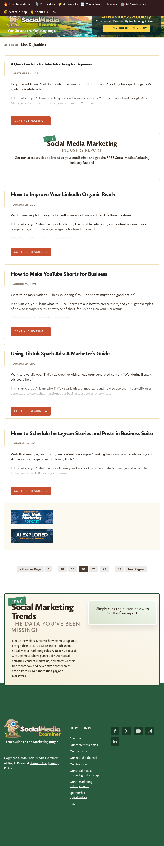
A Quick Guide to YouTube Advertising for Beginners (51, 64)
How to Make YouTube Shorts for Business (59, 274)
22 (105, 569)
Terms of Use (38, 763)
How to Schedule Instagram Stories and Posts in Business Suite (82, 433)
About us (75, 738)
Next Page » (136, 569)
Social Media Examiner (33, 19)
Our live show (78, 764)
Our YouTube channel (83, 758)
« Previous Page (30, 569)
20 (84, 569)
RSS (72, 804)
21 (95, 569)
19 (74, 569)
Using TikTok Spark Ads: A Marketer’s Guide (60, 353)
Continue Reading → (32, 122)
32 (120, 569)
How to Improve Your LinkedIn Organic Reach (63, 194)
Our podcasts (78, 751)
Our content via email (84, 745)
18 (64, 569)
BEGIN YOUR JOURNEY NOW (126, 28)
